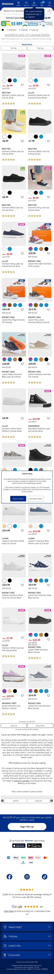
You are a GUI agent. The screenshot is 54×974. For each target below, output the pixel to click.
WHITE (15, 801)
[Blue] (15, 80)
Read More (27, 44)
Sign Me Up (27, 826)
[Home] (3, 30)
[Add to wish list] (21, 85)
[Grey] (41, 470)
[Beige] (4, 526)
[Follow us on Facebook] (9, 877)
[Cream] (46, 470)
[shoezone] (8, 4)
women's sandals (21, 780)
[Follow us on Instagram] (27, 877)
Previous (2, 800)
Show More (40, 726)
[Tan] (41, 249)
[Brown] (10, 305)
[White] (31, 137)
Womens (12, 30)
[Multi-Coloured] (31, 305)
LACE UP (38, 801)
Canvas (24, 30)
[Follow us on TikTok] (44, 877)
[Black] (10, 80)
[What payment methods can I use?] (27, 860)
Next (51, 800)
